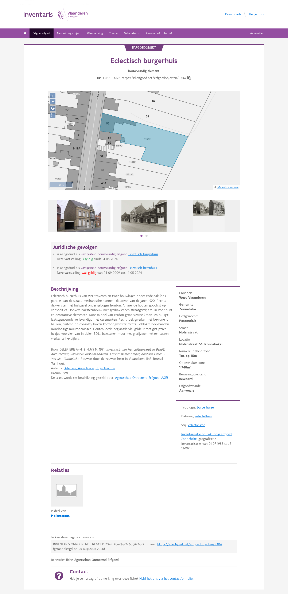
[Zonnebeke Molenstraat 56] (79, 216)
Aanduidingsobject (69, 33)
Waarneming (95, 33)
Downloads (233, 14)
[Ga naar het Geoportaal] (52, 108)
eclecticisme (196, 425)
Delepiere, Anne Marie (79, 368)
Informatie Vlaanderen (227, 187)
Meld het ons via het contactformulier (166, 579)
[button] (141, 236)
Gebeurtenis (132, 33)
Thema (113, 33)
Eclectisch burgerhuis (143, 254)
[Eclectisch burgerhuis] (144, 216)
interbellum (203, 416)
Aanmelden (257, 33)
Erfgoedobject (41, 33)
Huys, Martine (105, 368)
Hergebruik (256, 14)
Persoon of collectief (159, 33)
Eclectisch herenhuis (142, 268)
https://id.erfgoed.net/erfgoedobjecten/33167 (189, 544)
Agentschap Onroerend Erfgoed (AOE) (141, 378)
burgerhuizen (206, 407)
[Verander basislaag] (52, 115)
